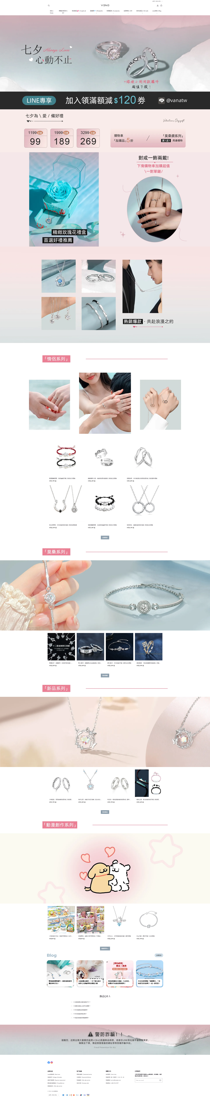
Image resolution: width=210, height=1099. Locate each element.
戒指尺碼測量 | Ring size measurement (56, 1080)
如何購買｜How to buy (111, 1074)
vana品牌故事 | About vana (54, 1074)
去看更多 (159, 955)
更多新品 (105, 812)
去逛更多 (105, 537)
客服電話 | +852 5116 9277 (112, 1083)
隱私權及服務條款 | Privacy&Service (56, 1083)
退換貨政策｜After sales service (55, 1086)
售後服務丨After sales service (83, 1080)
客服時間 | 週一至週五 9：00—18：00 (115, 1077)
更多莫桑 (105, 675)
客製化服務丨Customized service (84, 1074)
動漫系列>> (105, 948)
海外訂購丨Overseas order (83, 1083)
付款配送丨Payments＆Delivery (84, 1077)
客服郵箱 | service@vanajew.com (113, 1080)
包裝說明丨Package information (55, 1077)
